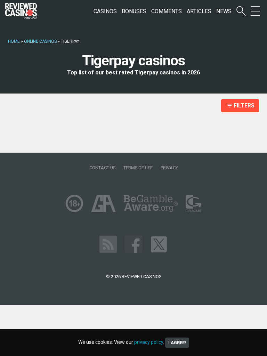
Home (14, 41)
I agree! (177, 342)
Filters (244, 105)
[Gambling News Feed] (108, 244)
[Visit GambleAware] (151, 203)
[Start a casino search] (241, 11)
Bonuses (134, 11)
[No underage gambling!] (74, 203)
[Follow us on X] (159, 244)
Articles (199, 11)
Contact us (102, 167)
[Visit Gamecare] (193, 203)
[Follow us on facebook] (133, 244)
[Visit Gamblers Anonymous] (103, 203)
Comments (166, 11)
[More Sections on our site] (255, 11)
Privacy (169, 167)
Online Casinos (40, 41)
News (224, 11)
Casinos (105, 11)
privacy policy (148, 342)
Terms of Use (138, 167)
